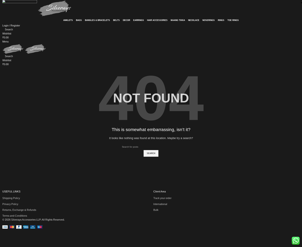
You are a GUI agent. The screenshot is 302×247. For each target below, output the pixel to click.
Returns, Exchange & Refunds (19, 210)
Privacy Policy (10, 204)
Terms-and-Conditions (14, 215)
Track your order (162, 198)
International (160, 204)
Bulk (155, 210)
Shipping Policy (11, 198)
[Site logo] (20, 8)
